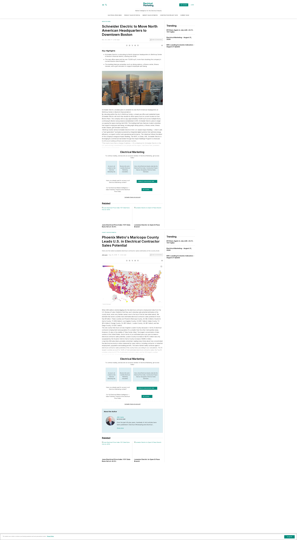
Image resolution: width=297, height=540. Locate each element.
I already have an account (132, 197)
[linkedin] (129, 45)
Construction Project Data (169, 15)
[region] (148, 537)
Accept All (289, 536)
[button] (103, 5)
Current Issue (184, 15)
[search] (106, 5)
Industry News (106, 21)
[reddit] (135, 45)
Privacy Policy (50, 536)
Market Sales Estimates (150, 15)
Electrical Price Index (115, 15)
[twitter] (132, 45)
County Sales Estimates (109, 232)
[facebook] (127, 45)
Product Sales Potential (132, 15)
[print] (162, 45)
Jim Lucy (105, 255)
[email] (138, 45)
